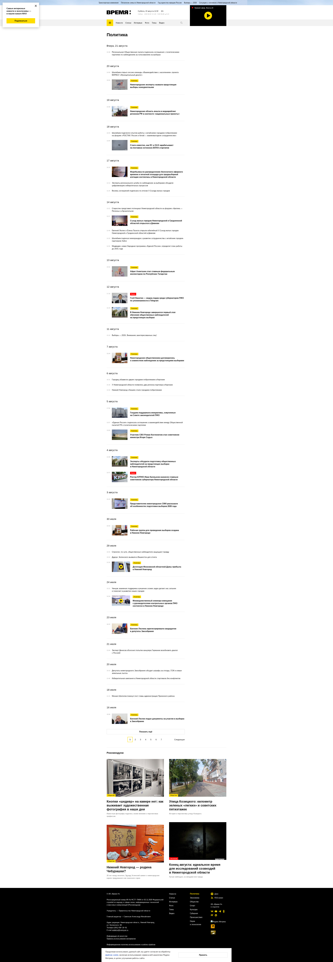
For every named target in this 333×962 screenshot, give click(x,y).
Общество (194, 902)
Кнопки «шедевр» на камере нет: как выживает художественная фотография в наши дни (135, 803)
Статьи (172, 898)
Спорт (192, 905)
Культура (193, 909)
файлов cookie (111, 955)
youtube (216, 911)
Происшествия (196, 917)
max (216, 915)
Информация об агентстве (117, 936)
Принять (203, 955)
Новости (172, 894)
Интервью (173, 902)
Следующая (179, 739)
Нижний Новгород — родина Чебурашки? (129, 866)
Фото (171, 905)
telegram (220, 911)
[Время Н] (119, 12)
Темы (171, 909)
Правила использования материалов (121, 939)
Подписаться (21, 21)
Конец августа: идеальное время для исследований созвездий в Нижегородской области (194, 866)
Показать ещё (145, 732)
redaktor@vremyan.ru (120, 930)
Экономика (194, 898)
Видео (171, 913)
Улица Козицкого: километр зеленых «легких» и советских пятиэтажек (192, 803)
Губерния (194, 913)
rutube (212, 915)
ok (223, 911)
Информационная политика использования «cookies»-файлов (131, 944)
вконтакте (212, 911)
